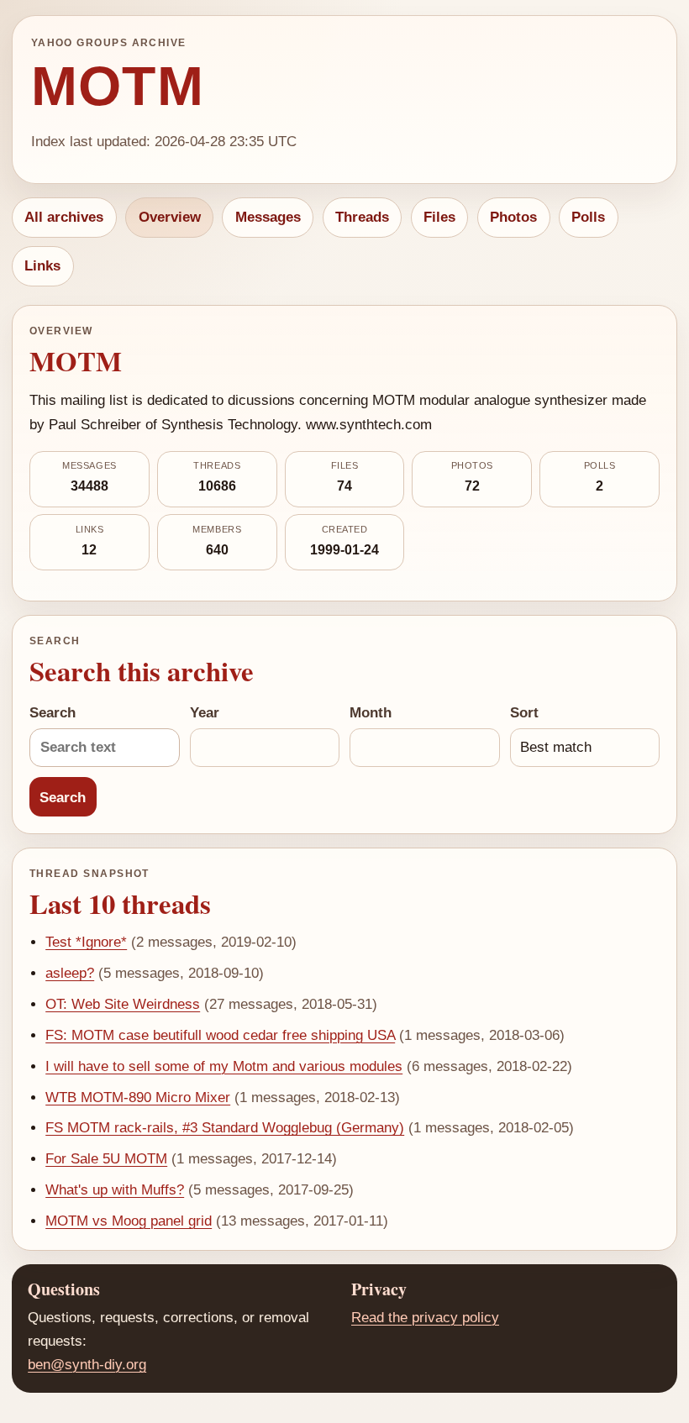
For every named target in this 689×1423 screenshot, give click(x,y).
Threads (362, 217)
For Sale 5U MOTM (106, 1159)
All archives (63, 217)
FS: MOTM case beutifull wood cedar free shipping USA (220, 1035)
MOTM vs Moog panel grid (128, 1221)
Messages (268, 217)
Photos (513, 217)
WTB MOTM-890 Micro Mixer (137, 1097)
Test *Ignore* (86, 942)
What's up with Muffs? (114, 1190)
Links (42, 266)
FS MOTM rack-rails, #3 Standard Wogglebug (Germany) (224, 1128)
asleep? (69, 973)
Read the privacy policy (425, 1318)
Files (439, 217)
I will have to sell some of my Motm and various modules (223, 1066)
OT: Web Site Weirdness (122, 1004)
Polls (588, 217)
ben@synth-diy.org (87, 1365)
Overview (170, 217)
